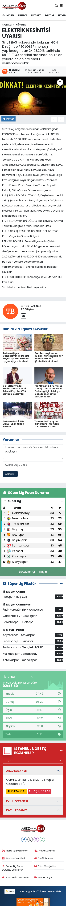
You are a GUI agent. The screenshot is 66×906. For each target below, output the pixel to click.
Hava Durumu (47, 850)
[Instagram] (36, 839)
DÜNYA (22, 15)
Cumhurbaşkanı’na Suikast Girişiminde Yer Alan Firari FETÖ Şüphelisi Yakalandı (48, 357)
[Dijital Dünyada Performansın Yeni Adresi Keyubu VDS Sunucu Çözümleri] (17, 375)
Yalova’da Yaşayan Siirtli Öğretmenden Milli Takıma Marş (46, 424)
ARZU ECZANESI (17, 771)
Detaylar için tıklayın (33, 572)
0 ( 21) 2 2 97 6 (41, 791)
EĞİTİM (49, 15)
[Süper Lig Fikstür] (61, 583)
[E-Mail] (23, 316)
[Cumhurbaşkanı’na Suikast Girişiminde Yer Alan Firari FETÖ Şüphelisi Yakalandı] (48, 342)
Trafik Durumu (46, 858)
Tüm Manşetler (47, 866)
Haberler (7, 24)
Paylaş (10, 119)
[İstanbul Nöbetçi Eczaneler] (61, 751)
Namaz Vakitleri (15, 858)
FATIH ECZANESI (17, 810)
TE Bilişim (27, 309)
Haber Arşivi (45, 877)
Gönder (10, 474)
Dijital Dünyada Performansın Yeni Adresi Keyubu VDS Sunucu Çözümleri (14, 390)
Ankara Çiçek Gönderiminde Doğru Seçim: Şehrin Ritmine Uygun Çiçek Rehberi (16, 357)
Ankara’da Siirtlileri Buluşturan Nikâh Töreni (14, 424)
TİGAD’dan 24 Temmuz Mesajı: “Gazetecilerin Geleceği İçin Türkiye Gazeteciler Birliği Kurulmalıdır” (48, 391)
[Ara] (56, 6)
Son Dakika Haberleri (17, 877)
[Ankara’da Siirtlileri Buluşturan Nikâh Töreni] (17, 410)
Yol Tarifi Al (18, 791)
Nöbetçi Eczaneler (17, 850)
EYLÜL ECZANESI (17, 801)
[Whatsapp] (42, 839)
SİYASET (36, 15)
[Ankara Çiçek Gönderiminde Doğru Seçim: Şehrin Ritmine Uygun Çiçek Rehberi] (17, 342)
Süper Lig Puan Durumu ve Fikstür (12, 867)
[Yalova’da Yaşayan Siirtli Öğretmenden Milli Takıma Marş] (48, 410)
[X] (30, 839)
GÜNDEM (8, 15)
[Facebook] (24, 839)
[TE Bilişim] (10, 311)
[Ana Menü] (61, 6)
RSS (11, 891)
